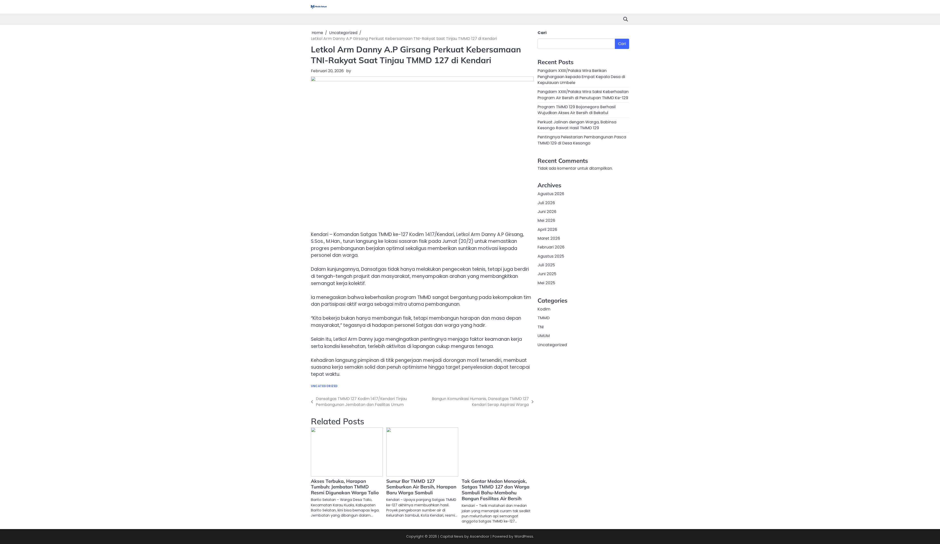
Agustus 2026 (551, 194)
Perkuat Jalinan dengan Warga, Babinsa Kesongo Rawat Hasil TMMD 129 (577, 125)
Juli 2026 (546, 203)
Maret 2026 (549, 238)
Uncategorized (324, 386)
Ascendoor (479, 536)
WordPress (523, 536)
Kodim (544, 309)
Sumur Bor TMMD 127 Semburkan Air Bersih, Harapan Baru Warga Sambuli (421, 487)
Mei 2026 (546, 220)
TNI (541, 327)
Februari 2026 (551, 247)
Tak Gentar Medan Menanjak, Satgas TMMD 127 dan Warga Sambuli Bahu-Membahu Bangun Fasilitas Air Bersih (495, 490)
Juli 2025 (546, 265)
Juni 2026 (547, 211)
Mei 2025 (546, 283)
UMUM (544, 336)
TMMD (544, 318)
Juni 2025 (547, 274)
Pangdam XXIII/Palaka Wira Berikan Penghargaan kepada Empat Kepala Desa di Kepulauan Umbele (581, 76)
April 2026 (547, 229)
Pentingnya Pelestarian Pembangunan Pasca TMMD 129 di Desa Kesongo (582, 140)
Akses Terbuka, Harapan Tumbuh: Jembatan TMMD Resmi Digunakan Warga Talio (345, 487)
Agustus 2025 (551, 256)
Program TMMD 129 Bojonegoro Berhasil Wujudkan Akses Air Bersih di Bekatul (577, 110)
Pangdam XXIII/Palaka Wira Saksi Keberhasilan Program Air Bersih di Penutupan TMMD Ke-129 (583, 94)
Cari (542, 32)
